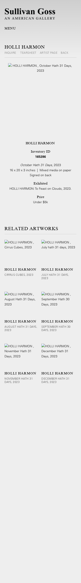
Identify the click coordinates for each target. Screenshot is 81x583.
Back (64, 52)
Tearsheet (28, 52)
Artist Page (49, 52)
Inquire (10, 52)
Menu (10, 28)
